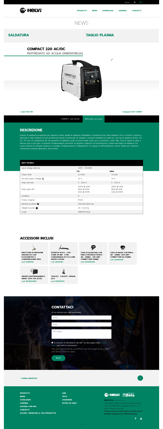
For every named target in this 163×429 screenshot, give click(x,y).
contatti (136, 10)
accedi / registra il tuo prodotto (38, 413)
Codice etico (136, 411)
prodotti (82, 10)
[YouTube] (140, 419)
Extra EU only (69, 403)
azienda (122, 10)
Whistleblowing (130, 414)
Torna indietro (29, 378)
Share (22, 153)
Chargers (67, 399)
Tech (64, 396)
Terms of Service (62, 351)
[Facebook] (135, 419)
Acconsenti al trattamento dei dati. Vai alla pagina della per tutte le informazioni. (79, 344)
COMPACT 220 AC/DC (70, 119)
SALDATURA (18, 35)
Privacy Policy (103, 349)
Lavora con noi (28, 406)
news (94, 10)
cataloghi (25, 399)
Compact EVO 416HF (132, 112)
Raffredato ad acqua (93, 119)
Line (64, 393)
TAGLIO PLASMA (100, 35)
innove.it (82, 424)
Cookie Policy (123, 411)
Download (107, 10)
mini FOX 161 (27, 112)
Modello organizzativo (113, 414)
